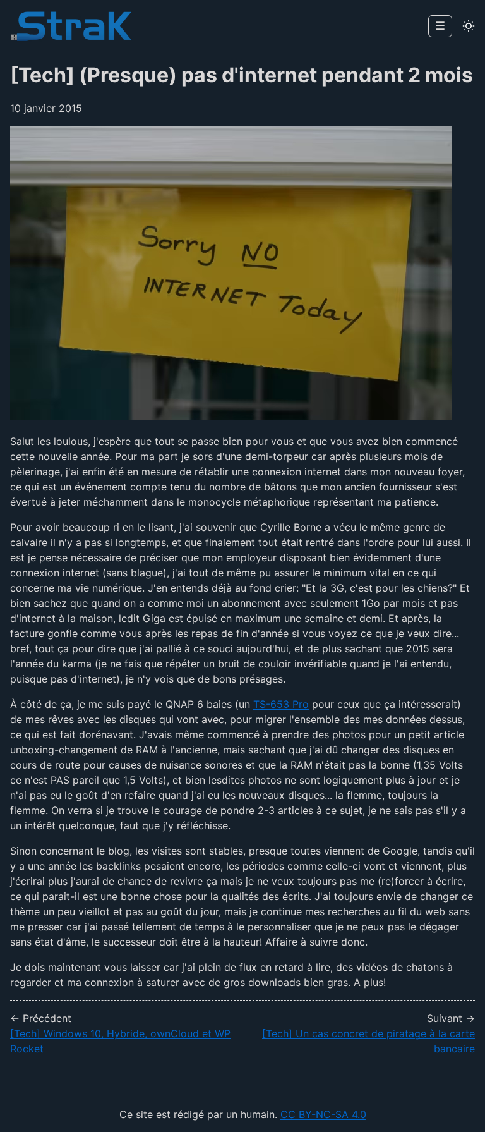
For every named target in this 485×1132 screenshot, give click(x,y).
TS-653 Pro (281, 704)
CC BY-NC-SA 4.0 (323, 1114)
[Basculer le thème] (468, 26)
